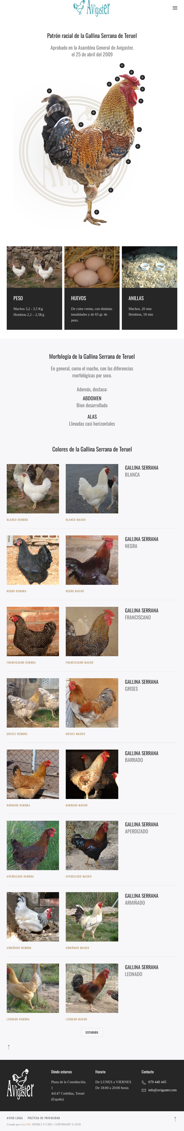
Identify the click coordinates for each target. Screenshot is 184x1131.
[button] (175, 8)
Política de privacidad (44, 1118)
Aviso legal (15, 1118)
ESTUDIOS (92, 1032)
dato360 (26, 1124)
